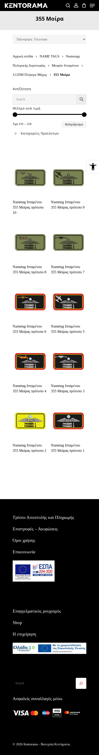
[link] (93, 167)
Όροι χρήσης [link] (24, 540)
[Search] (81, 683)
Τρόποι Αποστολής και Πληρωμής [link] (43, 517)
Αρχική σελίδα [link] (23, 56)
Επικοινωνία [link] (24, 551)
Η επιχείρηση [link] (24, 634)
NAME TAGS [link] (49, 56)
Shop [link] (17, 622)
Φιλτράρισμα (74, 124)
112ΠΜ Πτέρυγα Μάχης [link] (30, 74)
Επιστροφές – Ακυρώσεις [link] (35, 528)
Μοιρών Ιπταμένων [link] (65, 65)
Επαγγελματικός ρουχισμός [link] (37, 611)
